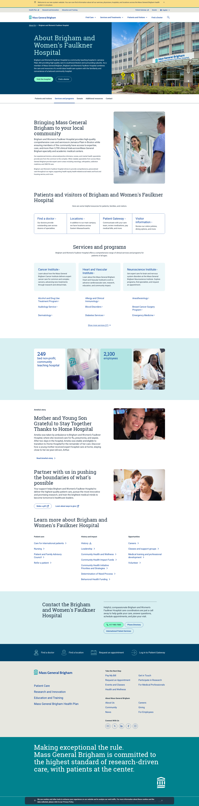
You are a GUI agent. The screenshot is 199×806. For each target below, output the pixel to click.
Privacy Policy (68, 802)
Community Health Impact (97, 559)
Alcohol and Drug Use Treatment (49, 300)
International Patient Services (118, 631)
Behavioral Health (94, 579)
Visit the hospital (44, 79)
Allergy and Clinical (94, 300)
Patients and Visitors (136, 17)
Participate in (150, 680)
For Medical (151, 684)
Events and (115, 684)
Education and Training (69, 10)
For (145, 712)
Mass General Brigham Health (56, 704)
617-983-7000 (115, 625)
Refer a (41, 562)
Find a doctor (63, 79)
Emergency (142, 315)
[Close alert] (164, 2)
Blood (93, 306)
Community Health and (97, 554)
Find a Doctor (157, 17)
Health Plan (33, 10)
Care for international (49, 543)
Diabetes (94, 315)
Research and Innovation (50, 10)
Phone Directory (134, 625)
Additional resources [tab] (94, 98)
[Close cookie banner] (162, 801)
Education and (48, 698)
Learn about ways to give (65, 506)
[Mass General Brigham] (42, 17)
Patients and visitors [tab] (43, 98)
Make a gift (41, 506)
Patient (42, 685)
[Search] (168, 17)
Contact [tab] (109, 98)
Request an (117, 680)
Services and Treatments (110, 17)
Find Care (90, 17)
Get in (144, 675)
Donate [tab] (80, 98)
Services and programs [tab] (64, 98)
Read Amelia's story (45, 458)
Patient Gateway (140, 10)
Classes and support (142, 548)
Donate (154, 10)
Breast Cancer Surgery (143, 308)
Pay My (110, 675)
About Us (32, 25)
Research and (50, 692)
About (109, 702)
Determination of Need (97, 574)
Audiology (47, 306)
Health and (115, 689)
